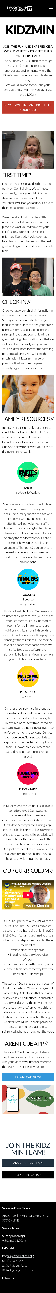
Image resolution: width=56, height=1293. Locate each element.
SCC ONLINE (10, 1220)
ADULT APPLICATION (28, 1163)
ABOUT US (9, 1215)
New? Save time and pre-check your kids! (28, 107)
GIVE (46, 1215)
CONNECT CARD (30, 1215)
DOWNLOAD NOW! (28, 1077)
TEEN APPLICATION (27, 1175)
